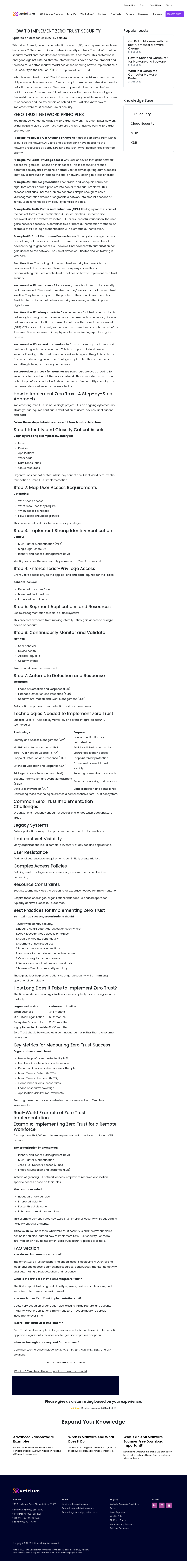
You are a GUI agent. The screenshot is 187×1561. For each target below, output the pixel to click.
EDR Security (141, 114)
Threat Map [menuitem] (155, 5)
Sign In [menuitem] (169, 5)
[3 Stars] (75, 1408)
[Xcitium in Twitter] (162, 1505)
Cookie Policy (117, 1516)
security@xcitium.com (86, 1512)
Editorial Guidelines (119, 1528)
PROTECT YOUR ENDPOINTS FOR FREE (66, 1362)
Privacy (113, 1508)
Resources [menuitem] (143, 14)
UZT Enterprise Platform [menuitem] (51, 14)
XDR (134, 142)
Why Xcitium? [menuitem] (87, 14)
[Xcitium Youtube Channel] (169, 1505)
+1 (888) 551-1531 (32, 1513)
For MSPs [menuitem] (71, 14)
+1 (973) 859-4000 (33, 1509)
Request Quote (174, 14)
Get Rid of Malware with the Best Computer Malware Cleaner (148, 44)
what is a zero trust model (70, 1371)
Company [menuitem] (158, 14)
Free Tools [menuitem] (116, 14)
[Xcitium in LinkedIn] (154, 1505)
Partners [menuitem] (129, 14)
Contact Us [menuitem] (129, 5)
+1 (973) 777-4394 (26, 1521)
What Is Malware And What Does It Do (91, 1439)
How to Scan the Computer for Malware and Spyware (148, 59)
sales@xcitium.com (80, 1504)
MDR (134, 133)
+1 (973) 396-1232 (30, 1517)
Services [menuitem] (102, 14)
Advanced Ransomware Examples (33, 1439)
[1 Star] (72, 1408)
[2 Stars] (74, 1408)
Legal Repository (118, 1512)
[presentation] (12, 1448)
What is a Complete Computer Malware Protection (142, 74)
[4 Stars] (77, 1408)
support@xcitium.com (82, 1508)
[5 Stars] (79, 1408)
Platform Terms (118, 1520)
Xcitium (62, 38)
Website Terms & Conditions (124, 1504)
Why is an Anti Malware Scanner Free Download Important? (143, 1441)
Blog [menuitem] (142, 5)
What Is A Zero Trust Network (33, 1371)
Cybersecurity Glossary (122, 1524)
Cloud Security (142, 123)
